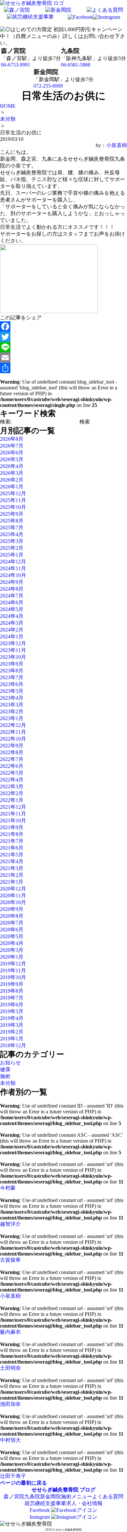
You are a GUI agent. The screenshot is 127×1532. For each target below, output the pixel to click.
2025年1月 (11, 555)
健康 (5, 1069)
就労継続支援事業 (45, 1503)
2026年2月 (11, 480)
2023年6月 (11, 684)
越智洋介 (10, 1224)
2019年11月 (13, 970)
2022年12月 (13, 725)
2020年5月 (11, 936)
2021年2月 (11, 875)
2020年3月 (11, 950)
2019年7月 (11, 997)
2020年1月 (11, 957)
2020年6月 (11, 929)
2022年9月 (11, 745)
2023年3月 (11, 704)
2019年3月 (11, 1025)
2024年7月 (11, 595)
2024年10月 (13, 575)
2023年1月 (11, 718)
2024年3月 (11, 623)
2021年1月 (11, 882)
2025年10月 (13, 507)
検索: (6, 421)
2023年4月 (11, 698)
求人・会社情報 (84, 1503)
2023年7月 (11, 677)
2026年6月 (11, 452)
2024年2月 (11, 629)
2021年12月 (13, 807)
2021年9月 (11, 827)
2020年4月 (11, 943)
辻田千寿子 (13, 1476)
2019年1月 (11, 1038)
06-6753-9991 (15, 64)
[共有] (63, 368)
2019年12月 (13, 963)
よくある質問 (107, 1496)
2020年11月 (13, 895)
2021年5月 (11, 854)
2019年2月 (11, 1032)
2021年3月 (11, 868)
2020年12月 (13, 888)
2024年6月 (11, 602)
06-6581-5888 (75, 64)
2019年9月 (11, 984)
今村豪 (8, 1188)
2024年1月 (11, 636)
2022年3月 (11, 786)
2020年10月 (13, 902)
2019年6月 (11, 1004)
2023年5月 (11, 691)
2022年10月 (13, 738)
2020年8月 (11, 916)
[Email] (63, 357)
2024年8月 (11, 589)
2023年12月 (13, 643)
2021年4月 (11, 861)
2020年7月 (11, 922)
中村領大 (10, 1440)
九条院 (32, 1496)
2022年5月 (11, 773)
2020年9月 (11, 909)
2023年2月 (11, 711)
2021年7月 (11, 841)
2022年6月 (11, 766)
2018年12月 (13, 1045)
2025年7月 (11, 527)
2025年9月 (11, 514)
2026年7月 (11, 445)
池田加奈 (10, 1404)
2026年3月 (11, 473)
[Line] (63, 347)
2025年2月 (11, 548)
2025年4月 (11, 534)
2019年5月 (11, 1011)
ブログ (87, 1489)
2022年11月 (13, 732)
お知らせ (10, 1062)
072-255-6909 (48, 86)
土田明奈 (10, 1368)
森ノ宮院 (14, 1496)
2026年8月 (11, 439)
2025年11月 (13, 500)
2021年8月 (11, 834)
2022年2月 (11, 793)
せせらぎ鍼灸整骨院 (55, 1489)
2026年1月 (11, 486)
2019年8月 (11, 991)
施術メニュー (76, 1496)
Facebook (40, 1510)
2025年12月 (13, 493)
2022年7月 (11, 759)
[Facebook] (63, 326)
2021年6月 (11, 848)
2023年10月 (13, 657)
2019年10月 (13, 977)
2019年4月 (11, 1018)
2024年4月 (11, 616)
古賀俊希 (10, 1260)
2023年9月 (11, 664)
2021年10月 (13, 820)
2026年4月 (11, 466)
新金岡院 (50, 1496)
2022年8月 (11, 752)
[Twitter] (63, 337)
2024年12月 (13, 561)
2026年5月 (11, 459)
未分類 (8, 1083)
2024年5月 (11, 609)
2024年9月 (11, 582)
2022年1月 (11, 800)
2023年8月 (11, 670)
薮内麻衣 (10, 1332)
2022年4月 (11, 779)
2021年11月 (13, 813)
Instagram (40, 1517)
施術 (5, 1076)
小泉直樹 (116, 145)
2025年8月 (11, 520)
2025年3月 (11, 541)
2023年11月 (13, 650)
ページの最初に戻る (23, 1483)
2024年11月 (13, 568)
